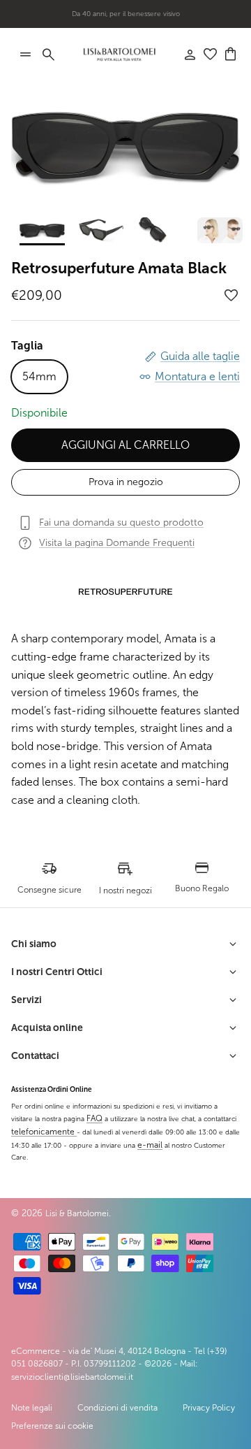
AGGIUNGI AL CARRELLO (125, 445)
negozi (148, 19)
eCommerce (35, 1351)
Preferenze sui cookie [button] (52, 1426)
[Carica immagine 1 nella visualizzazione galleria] (125, 145)
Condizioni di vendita (117, 1408)
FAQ (94, 1118)
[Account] (182, 54)
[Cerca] (55, 54)
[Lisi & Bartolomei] (119, 54)
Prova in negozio (126, 482)
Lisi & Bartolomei (77, 1213)
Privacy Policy (209, 1408)
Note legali (31, 1408)
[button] (231, 295)
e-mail (149, 1145)
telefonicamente (44, 1132)
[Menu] (25, 54)
